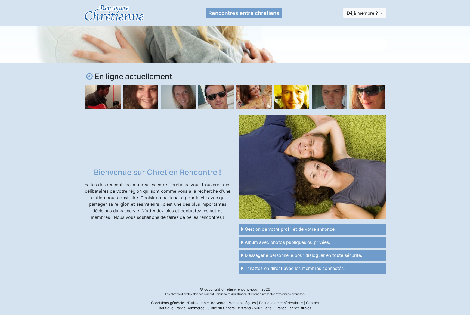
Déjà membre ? (363, 13)
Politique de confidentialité (281, 303)
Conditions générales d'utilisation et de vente (188, 303)
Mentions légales (242, 303)
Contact (312, 303)
